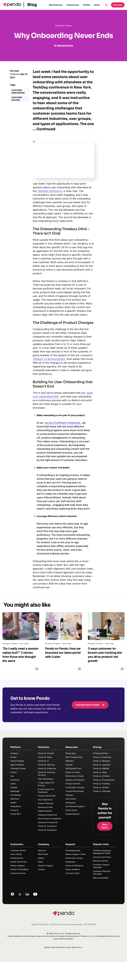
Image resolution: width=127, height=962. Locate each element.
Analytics (14, 753)
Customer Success (16, 98)
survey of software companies (62, 422)
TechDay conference (49, 191)
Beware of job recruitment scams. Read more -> (63, 947)
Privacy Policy (42, 924)
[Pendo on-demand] (106, 5)
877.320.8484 (90, 924)
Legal (33, 924)
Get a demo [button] (118, 5)
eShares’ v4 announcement (49, 359)
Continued (45, 129)
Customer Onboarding (18, 91)
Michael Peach (65, 45)
